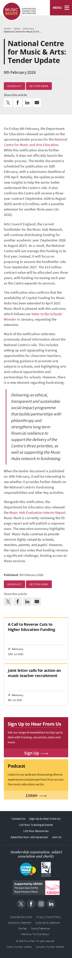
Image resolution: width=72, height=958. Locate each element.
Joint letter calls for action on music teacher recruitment (34, 673)
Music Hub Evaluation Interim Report (37, 512)
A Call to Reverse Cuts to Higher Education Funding (31, 627)
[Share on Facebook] (17, 102)
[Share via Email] (37, 102)
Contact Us (18, 819)
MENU (57, 7)
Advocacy (14, 86)
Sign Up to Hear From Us (44, 819)
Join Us (56, 837)
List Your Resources (36, 831)
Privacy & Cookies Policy (48, 916)
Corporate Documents (21, 916)
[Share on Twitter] (8, 102)
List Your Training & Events (36, 825)
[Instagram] (41, 903)
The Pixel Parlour (40, 934)
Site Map (22, 928)
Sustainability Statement (47, 922)
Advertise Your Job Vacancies (29, 837)
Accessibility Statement (19, 922)
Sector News (38, 86)
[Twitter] (21, 903)
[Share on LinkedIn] (27, 102)
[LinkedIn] (51, 903)
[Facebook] (31, 903)
